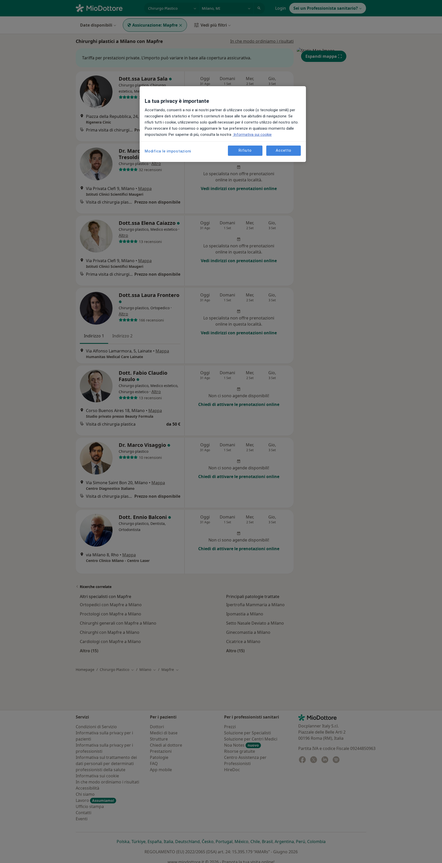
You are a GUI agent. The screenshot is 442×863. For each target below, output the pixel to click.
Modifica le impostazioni (168, 151)
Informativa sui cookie (252, 134)
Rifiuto (245, 150)
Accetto (283, 150)
